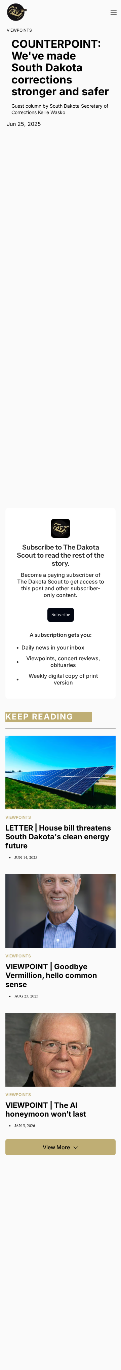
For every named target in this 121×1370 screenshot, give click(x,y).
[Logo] (17, 12)
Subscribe (60, 614)
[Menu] (114, 12)
